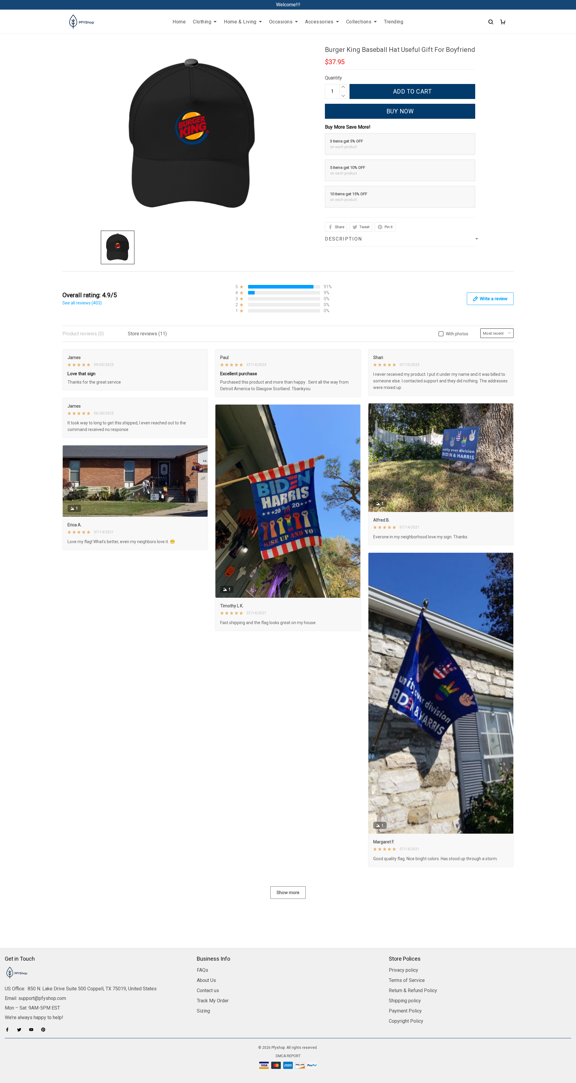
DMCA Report (288, 1056)
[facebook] (9, 1030)
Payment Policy (405, 1011)
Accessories (319, 22)
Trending (393, 22)
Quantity (333, 78)
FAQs (202, 970)
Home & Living (240, 22)
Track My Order (213, 1001)
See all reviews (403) (82, 303)
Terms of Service (407, 980)
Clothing (202, 22)
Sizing (203, 1011)
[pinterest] (45, 1030)
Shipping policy (405, 1001)
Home (179, 22)
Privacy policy (403, 970)
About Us (206, 980)
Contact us (208, 990)
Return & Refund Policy (413, 990)
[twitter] (21, 1030)
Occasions (281, 22)
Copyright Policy (406, 1021)
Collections (359, 22)
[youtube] (33, 1030)
